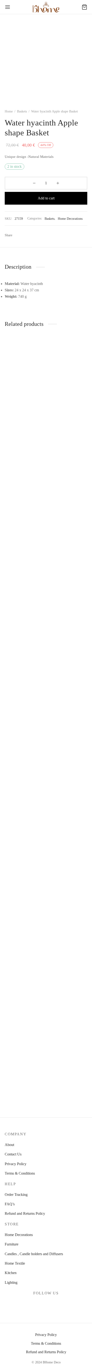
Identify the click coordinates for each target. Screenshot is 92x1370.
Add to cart (46, 198)
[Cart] (84, 7)
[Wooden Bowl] (68, 515)
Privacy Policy (15, 1164)
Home (9, 111)
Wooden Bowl (59, 700)
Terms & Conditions (20, 1173)
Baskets (22, 111)
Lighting (11, 1282)
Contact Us (13, 1154)
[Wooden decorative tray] (68, 902)
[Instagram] (51, 1304)
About (9, 1145)
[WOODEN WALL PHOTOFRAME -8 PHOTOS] (24, 515)
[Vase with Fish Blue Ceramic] (24, 902)
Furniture (11, 1244)
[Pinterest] (27, 235)
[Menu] (7, 7)
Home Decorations (70, 218)
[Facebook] (18, 235)
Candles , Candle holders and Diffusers (34, 1254)
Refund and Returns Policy (25, 1213)
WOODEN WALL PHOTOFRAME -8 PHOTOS (20, 703)
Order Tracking (16, 1195)
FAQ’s (10, 1204)
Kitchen (11, 1273)
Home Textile (15, 1263)
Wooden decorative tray (65, 1087)
